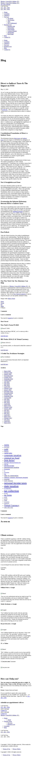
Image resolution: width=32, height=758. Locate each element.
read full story (4, 336)
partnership (6, 479)
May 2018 (7, 402)
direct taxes (17, 138)
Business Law (8, 24)
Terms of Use (6, 749)
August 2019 (7, 380)
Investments (7, 469)
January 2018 (7, 408)
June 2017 (7, 412)
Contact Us (7, 37)
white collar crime (8, 507)
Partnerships (11, 28)
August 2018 (7, 397)
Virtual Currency (11, 505)
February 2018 (8, 407)
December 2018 (8, 391)
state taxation (11, 486)
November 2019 (8, 376)
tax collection (11, 490)
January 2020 (7, 374)
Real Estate (11, 34)
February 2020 (8, 372)
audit (6, 449)
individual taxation (9, 465)
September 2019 (8, 379)
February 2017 (8, 418)
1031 (9, 21)
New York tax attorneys (19, 294)
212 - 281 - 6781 (5, 7)
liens (5, 474)
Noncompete (11, 29)
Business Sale (11, 26)
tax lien (5, 497)
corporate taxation (12, 455)
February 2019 (8, 388)
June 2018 (7, 401)
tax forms (8, 495)
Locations (6, 14)
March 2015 (7, 423)
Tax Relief (10, 18)
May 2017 (7, 413)
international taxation (11, 467)
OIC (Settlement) (12, 23)
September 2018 (8, 396)
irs (4, 470)
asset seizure (6, 447)
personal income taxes (15, 483)
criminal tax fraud (11, 458)
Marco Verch (11, 298)
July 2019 (6, 382)
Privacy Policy (17, 749)
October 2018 (8, 394)
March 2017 (7, 416)
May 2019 (7, 385)
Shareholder (11, 32)
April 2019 (7, 387)
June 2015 (7, 419)
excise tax (4, 109)
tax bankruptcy (7, 488)
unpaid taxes (6, 503)
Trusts (5, 500)
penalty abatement (8, 480)
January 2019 (7, 390)
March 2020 (7, 371)
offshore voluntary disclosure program (16, 477)
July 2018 (6, 399)
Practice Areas (8, 721)
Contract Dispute (12, 31)
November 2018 (8, 393)
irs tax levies (6, 472)
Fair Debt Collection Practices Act (12, 462)
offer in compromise (11, 476)
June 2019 (7, 383)
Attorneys (6, 15)
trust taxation (6, 502)
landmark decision (18, 211)
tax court (6, 493)
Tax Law (6, 17)
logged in (10, 318)
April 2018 (7, 404)
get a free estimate (5, 4)
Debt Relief (9, 460)
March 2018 (7, 405)
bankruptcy (6, 451)
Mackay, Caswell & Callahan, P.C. (10, 1)
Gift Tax (6, 464)
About (9, 720)
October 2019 (8, 377)
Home (5, 12)
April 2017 (7, 415)
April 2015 (7, 421)
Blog (5, 35)
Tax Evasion (11, 20)
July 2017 (6, 410)
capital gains (8, 453)
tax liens (5, 498)
